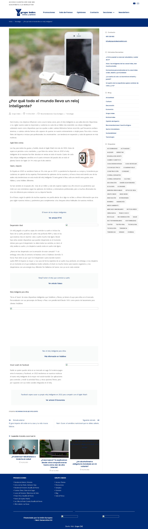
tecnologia (132, 224)
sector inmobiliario (114, 221)
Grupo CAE (79, 526)
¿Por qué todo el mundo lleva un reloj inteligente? (38, 21)
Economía (109, 109)
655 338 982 (29, 2)
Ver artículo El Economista (55, 400)
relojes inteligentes (32, 411)
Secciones (107, 12)
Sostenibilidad (111, 133)
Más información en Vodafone (55, 356)
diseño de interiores (127, 183)
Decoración (110, 105)
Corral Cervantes (114, 175)
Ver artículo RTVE (55, 218)
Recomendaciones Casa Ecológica (52, 114)
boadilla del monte (114, 156)
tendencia (123, 228)
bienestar (120, 152)
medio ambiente (113, 205)
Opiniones (81, 12)
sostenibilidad (130, 221)
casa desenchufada (114, 164)
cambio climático (114, 160)
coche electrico (113, 167)
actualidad (125, 148)
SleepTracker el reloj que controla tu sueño (54, 278)
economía (121, 186)
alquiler (110, 152)
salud (135, 217)
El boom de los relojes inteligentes (54, 212)
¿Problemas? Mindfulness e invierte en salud (23, 458)
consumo (125, 171)
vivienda (131, 232)
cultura (127, 179)
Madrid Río (121, 202)
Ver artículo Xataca (55, 283)
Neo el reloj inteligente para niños (54, 351)
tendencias (111, 232)
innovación (111, 198)
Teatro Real (120, 224)
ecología (110, 186)
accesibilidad (112, 148)
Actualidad (110, 98)
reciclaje (110, 217)
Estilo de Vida (131, 190)
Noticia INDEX (132, 209)
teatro (110, 224)
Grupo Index (16, 114)
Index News (124, 194)
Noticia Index (110, 117)
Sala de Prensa (65, 12)
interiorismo (124, 198)
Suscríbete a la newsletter (21, 5)
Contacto (94, 12)
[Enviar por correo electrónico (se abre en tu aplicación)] (137, 3)
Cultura (108, 101)
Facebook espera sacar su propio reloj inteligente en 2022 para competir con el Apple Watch (54, 395)
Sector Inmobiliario (113, 129)
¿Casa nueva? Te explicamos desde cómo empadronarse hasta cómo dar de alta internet (54, 464)
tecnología (111, 228)
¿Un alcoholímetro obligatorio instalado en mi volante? (85, 464)
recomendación (20, 411)
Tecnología (69, 114)
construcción (113, 171)
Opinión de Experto (112, 121)
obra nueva (111, 213)
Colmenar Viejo (129, 167)
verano (121, 232)
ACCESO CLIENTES (16, 2)
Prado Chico (124, 213)
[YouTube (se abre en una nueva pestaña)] (134, 3)
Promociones (49, 12)
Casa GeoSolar (131, 164)
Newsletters (124, 12)
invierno (110, 202)
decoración (111, 183)
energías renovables (114, 190)
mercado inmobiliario (115, 209)
